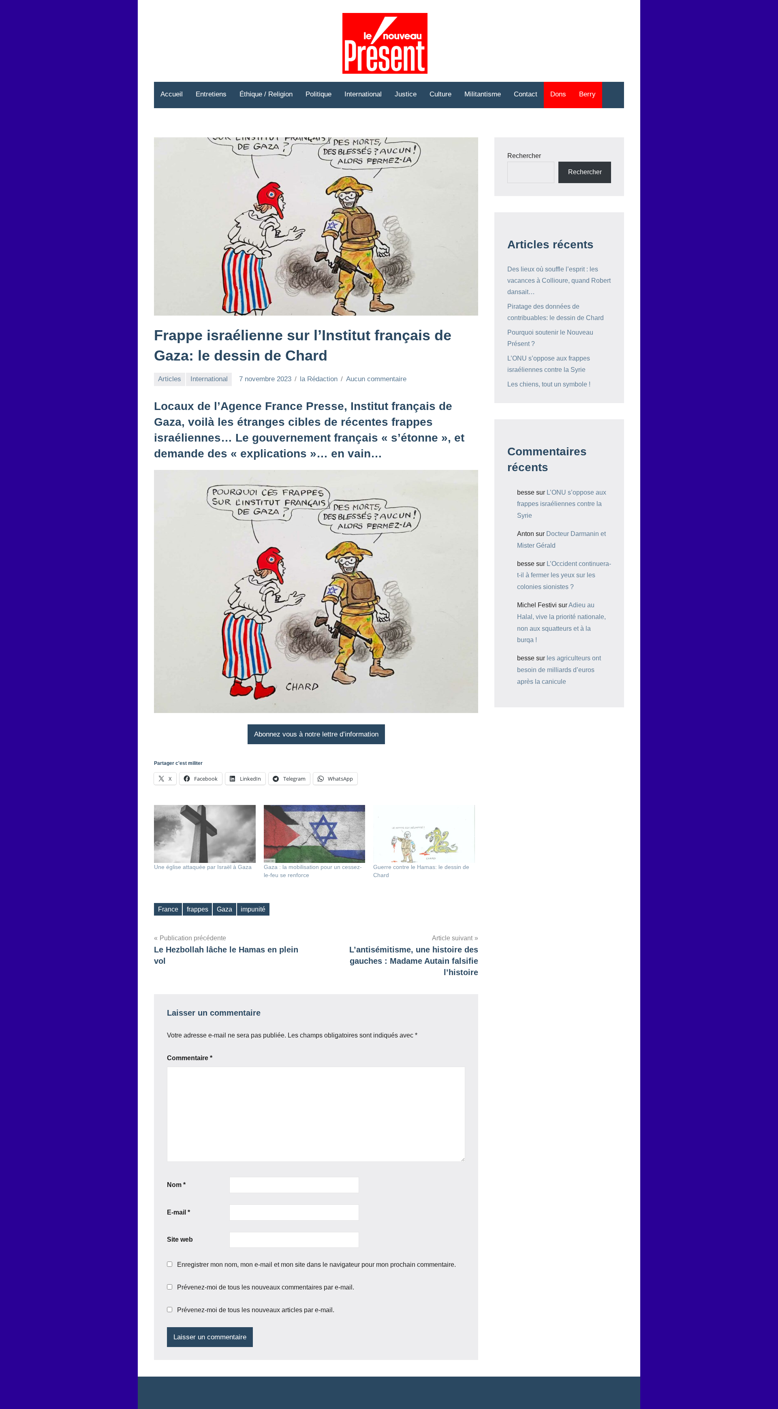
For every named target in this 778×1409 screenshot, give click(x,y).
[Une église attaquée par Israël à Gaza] (205, 834)
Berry (587, 94)
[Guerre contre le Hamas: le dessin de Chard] (424, 834)
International (363, 94)
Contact (525, 94)
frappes (197, 909)
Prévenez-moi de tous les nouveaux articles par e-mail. (255, 1310)
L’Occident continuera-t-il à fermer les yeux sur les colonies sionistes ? (564, 575)
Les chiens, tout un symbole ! (548, 384)
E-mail (178, 1212)
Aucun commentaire (376, 379)
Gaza (224, 909)
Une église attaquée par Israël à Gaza (203, 867)
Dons (558, 94)
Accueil (171, 94)
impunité (253, 909)
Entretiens (211, 94)
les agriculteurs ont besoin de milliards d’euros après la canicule (559, 670)
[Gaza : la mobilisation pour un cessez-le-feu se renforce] (314, 834)
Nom (176, 1184)
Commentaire (189, 1058)
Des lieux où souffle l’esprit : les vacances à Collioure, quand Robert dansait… (559, 280)
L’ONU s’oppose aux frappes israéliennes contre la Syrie (561, 504)
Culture (440, 94)
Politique (318, 94)
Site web (180, 1239)
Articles (169, 379)
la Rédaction (319, 379)
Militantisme (482, 94)
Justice (406, 94)
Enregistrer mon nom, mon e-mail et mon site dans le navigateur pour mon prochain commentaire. (316, 1264)
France (168, 909)
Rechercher (524, 155)
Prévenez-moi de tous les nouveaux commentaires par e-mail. (265, 1287)
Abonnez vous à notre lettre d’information (316, 734)
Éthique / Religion (266, 94)
